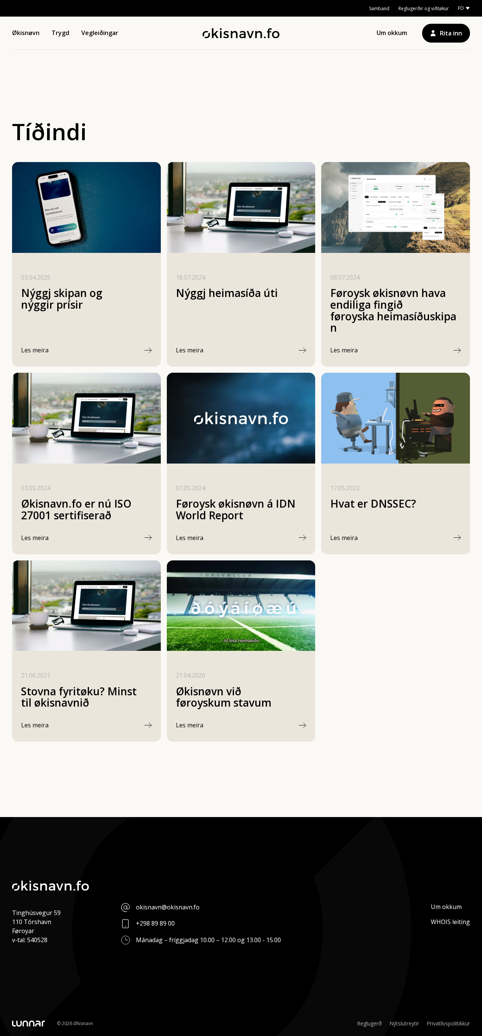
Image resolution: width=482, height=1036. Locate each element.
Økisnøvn (26, 33)
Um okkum (392, 33)
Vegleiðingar (99, 33)
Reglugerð (369, 1023)
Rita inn (451, 33)
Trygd (60, 33)
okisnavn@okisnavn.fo (168, 907)
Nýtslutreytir (404, 1023)
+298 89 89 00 (155, 923)
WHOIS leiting (450, 922)
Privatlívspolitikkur (448, 1023)
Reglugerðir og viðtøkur (423, 8)
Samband (379, 8)
